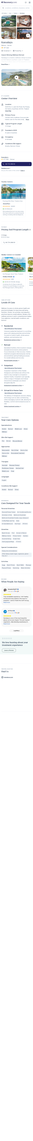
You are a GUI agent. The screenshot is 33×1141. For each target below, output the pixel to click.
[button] (30, 2)
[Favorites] (26, 2)
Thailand (15, 13)
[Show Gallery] (28, 35)
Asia (10, 13)
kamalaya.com (5, 168)
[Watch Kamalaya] (16, 77)
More (27, 119)
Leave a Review (9, 650)
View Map (8, 111)
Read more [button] (6, 602)
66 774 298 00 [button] (10, 242)
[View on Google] (5, 590)
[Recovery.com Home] (9, 2)
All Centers (4, 13)
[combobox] (16, 8)
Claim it (22, 170)
